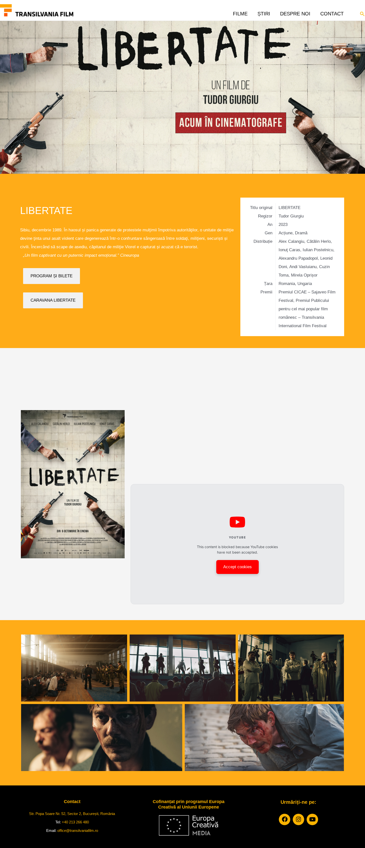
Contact (332, 12)
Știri (263, 12)
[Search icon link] (362, 13)
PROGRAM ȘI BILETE (52, 276)
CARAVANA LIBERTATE (53, 300)
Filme (240, 12)
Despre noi (295, 12)
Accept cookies (237, 567)
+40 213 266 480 (75, 822)
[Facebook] (284, 819)
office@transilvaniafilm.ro (77, 830)
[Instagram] (298, 819)
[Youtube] (312, 819)
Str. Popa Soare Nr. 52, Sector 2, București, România (72, 814)
